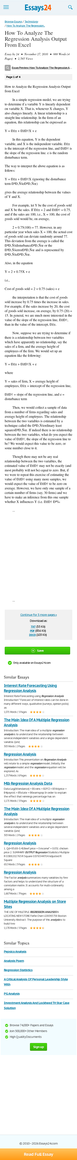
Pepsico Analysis (15, 951)
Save (40, 650)
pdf (32, 630)
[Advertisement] (38, 555)
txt (33, 626)
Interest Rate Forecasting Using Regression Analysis (30, 688)
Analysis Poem (14, 961)
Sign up (38, 1047)
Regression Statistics (18, 970)
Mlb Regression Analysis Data (28, 783)
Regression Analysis (20, 754)
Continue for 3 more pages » (38, 615)
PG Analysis (12, 993)
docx (32, 634)
